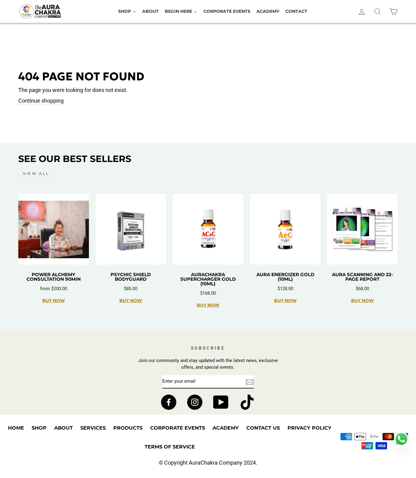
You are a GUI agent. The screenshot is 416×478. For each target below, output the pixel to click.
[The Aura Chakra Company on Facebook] (168, 402)
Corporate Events (177, 428)
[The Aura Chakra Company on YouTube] (221, 402)
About (63, 428)
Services (93, 428)
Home (16, 428)
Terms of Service (170, 447)
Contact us (263, 428)
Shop (39, 428)
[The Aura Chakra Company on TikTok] (247, 402)
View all (36, 173)
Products (128, 428)
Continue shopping (41, 100)
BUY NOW (53, 300)
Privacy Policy (309, 428)
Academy (226, 428)
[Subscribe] (250, 382)
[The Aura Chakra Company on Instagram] (195, 402)
